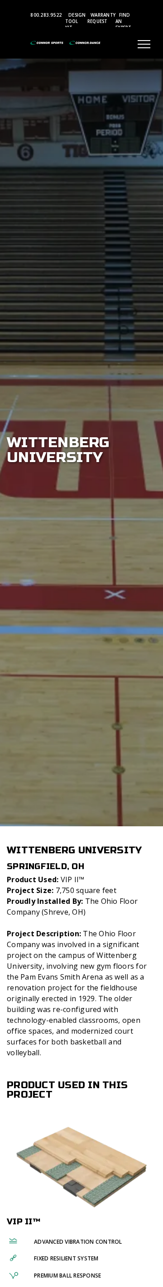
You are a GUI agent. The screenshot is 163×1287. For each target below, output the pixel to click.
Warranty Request (101, 18)
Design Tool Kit (75, 21)
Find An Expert (123, 21)
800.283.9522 (46, 15)
